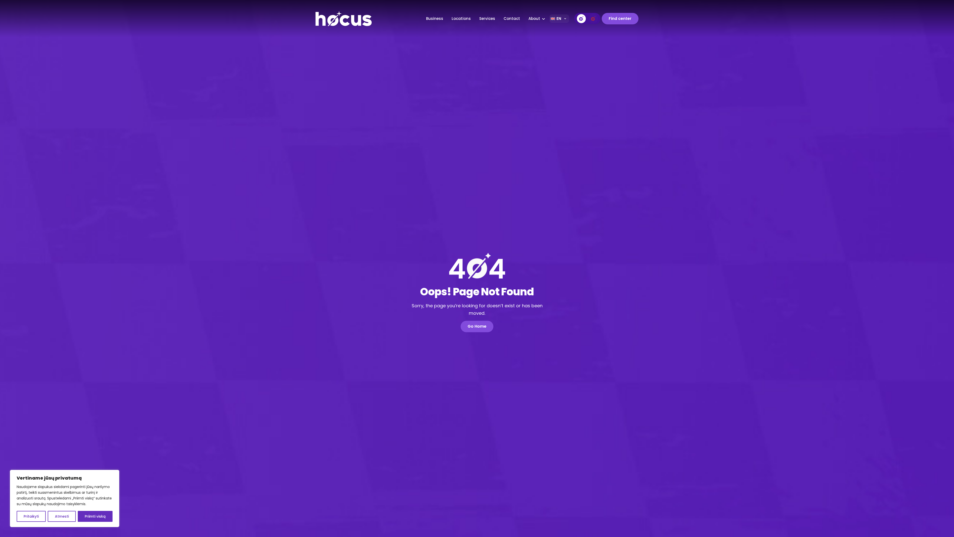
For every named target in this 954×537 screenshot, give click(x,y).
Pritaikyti (31, 516)
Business (434, 18)
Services (487, 18)
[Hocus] (356, 18)
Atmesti (62, 516)
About (534, 18)
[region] (64, 498)
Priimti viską (95, 516)
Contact (512, 18)
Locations (461, 18)
